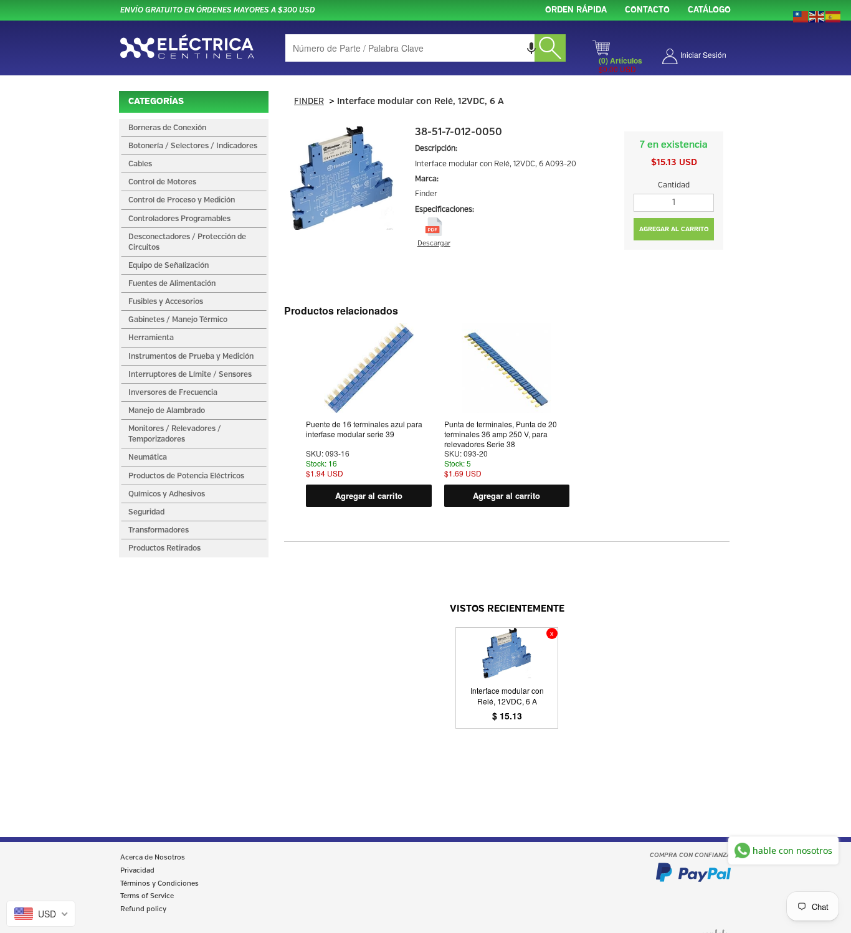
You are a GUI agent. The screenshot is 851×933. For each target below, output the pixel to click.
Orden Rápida (576, 10)
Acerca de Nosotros (152, 857)
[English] (817, 15)
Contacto (647, 10)
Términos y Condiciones (159, 884)
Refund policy (143, 909)
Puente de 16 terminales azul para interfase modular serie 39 (364, 429)
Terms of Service (147, 896)
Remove (552, 633)
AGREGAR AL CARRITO (674, 229)
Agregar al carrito (368, 495)
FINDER (309, 102)
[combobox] (425, 48)
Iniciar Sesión (703, 54)
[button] (531, 48)
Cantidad (674, 185)
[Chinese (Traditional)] (801, 15)
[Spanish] (833, 15)
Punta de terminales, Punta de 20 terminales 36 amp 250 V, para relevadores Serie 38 (500, 433)
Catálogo (709, 10)
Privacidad (137, 870)
